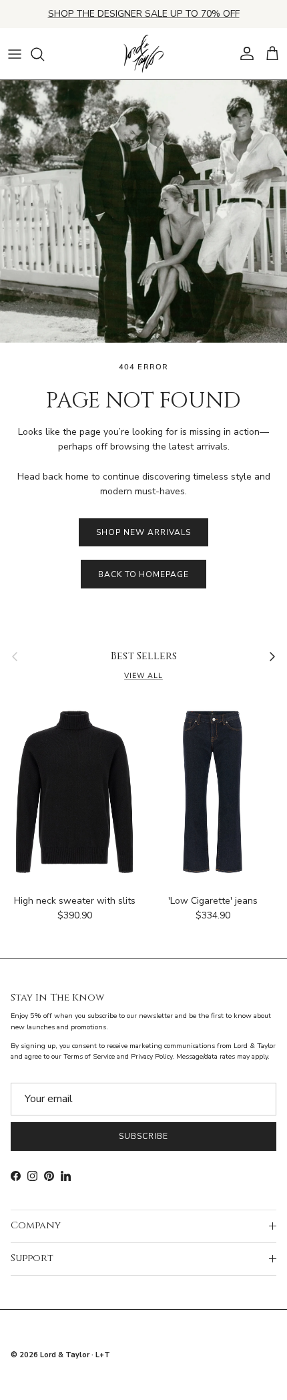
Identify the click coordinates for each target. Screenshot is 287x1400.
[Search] (44, 54)
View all (143, 676)
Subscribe (143, 1136)
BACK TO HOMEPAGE (143, 574)
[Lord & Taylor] (143, 54)
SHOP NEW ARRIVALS (143, 532)
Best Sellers (144, 656)
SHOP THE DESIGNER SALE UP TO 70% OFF (144, 13)
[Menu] (14, 54)
